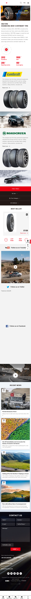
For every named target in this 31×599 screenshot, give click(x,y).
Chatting (28, 242)
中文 (24, 2)
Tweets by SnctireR (6, 291)
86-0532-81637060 (6, 563)
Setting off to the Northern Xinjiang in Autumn (15, 474)
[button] (3, 12)
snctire (4, 24)
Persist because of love (9, 412)
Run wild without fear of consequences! (14, 504)
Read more (5, 87)
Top (28, 246)
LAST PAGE (11, 239)
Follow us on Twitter (17, 287)
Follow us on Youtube (18, 248)
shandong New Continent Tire (14, 26)
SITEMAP (23, 581)
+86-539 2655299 (18, 558)
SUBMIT (15, 549)
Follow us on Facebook (17, 326)
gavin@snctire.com (7, 569)
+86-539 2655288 (6, 558)
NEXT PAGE (20, 239)
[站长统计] (7, 581)
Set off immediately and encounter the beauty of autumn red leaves (13, 442)
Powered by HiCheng (15, 580)
